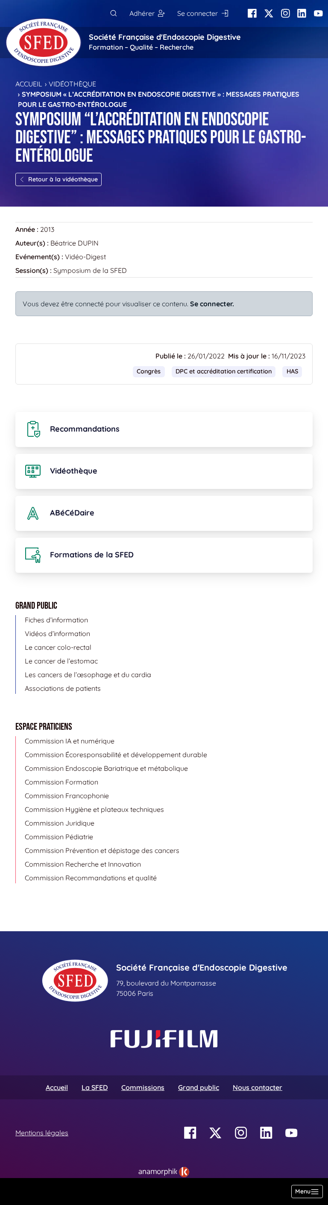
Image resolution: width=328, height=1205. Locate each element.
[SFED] (43, 42)
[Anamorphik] (163, 1171)
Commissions (142, 1087)
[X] (268, 13)
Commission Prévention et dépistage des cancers (102, 850)
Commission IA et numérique (69, 741)
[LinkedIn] (301, 13)
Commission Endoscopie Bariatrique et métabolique (106, 768)
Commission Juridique (59, 823)
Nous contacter (257, 1087)
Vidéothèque (72, 84)
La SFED (95, 1087)
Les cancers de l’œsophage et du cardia (88, 674)
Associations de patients (63, 688)
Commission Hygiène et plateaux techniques (94, 809)
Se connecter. (212, 303)
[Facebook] (252, 13)
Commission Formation (61, 782)
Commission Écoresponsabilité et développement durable (116, 754)
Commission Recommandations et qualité (91, 877)
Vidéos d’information (57, 633)
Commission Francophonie (67, 795)
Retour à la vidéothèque (63, 179)
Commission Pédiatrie (59, 836)
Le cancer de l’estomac (61, 661)
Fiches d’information (56, 620)
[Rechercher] (113, 13)
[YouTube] (318, 13)
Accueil (28, 84)
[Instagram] (285, 13)
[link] (163, 1172)
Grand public (198, 1087)
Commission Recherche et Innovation (83, 864)
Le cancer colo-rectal (58, 647)
